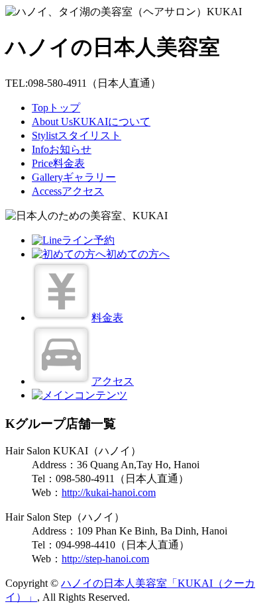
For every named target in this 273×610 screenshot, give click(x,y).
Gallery (74, 177)
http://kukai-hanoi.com (109, 492)
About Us (91, 121)
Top (56, 107)
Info (61, 149)
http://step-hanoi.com (105, 558)
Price (58, 163)
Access (68, 191)
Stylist (76, 135)
